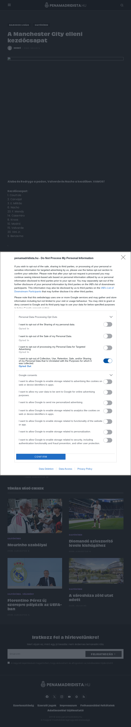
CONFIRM (41, 457)
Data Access (65, 468)
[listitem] (65, 317)
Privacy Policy (84, 468)
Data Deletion (46, 468)
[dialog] (65, 363)
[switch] (107, 324)
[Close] (124, 258)
